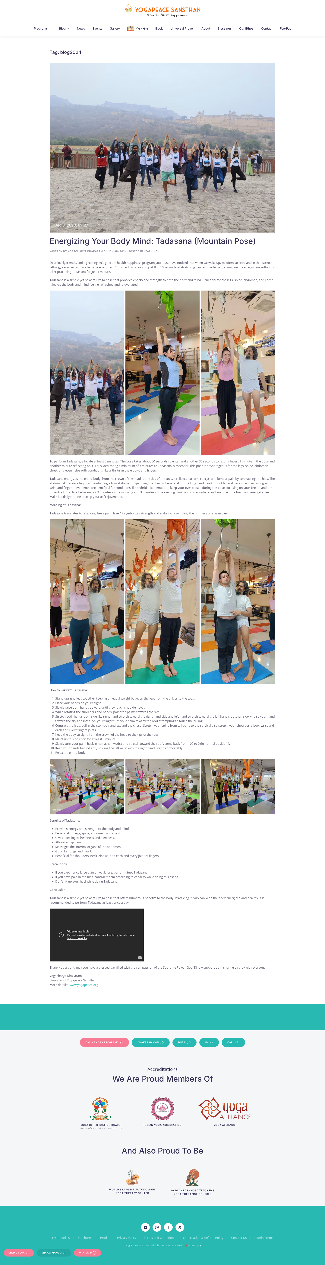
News (81, 28)
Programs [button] (41, 28)
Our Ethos (246, 28)
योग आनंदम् (142, 28)
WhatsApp (85, 1252)
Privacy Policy (126, 1238)
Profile (104, 1238)
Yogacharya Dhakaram (85, 251)
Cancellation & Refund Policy (203, 1238)
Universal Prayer (182, 28)
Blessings (225, 28)
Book (159, 28)
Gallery (115, 28)
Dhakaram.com (148, 1042)
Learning (151, 251)
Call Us (232, 1042)
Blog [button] (62, 28)
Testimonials (61, 1238)
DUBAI (182, 1042)
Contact (266, 28)
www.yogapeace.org (84, 985)
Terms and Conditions (159, 1238)
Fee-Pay (285, 28)
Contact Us (239, 1238)
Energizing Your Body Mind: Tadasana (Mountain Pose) (153, 241)
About (205, 28)
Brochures (84, 1238)
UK (207, 1042)
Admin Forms (263, 1238)
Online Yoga (16, 1252)
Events (97, 28)
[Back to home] (162, 10)
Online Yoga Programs (102, 1042)
